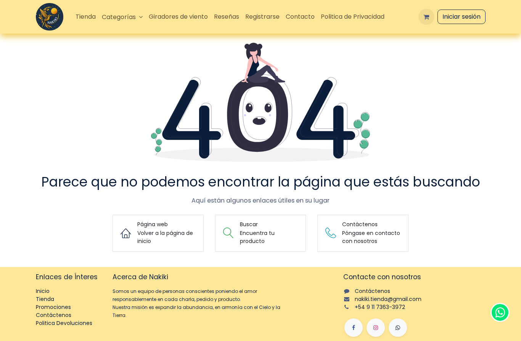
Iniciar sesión (461, 16)
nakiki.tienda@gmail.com (388, 299)
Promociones (53, 307)
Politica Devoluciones (64, 323)
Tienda (45, 299)
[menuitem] (85, 16)
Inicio (43, 291)
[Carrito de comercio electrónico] (426, 17)
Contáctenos (53, 315)
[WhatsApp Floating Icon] (500, 312)
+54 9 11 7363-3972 (380, 307)
